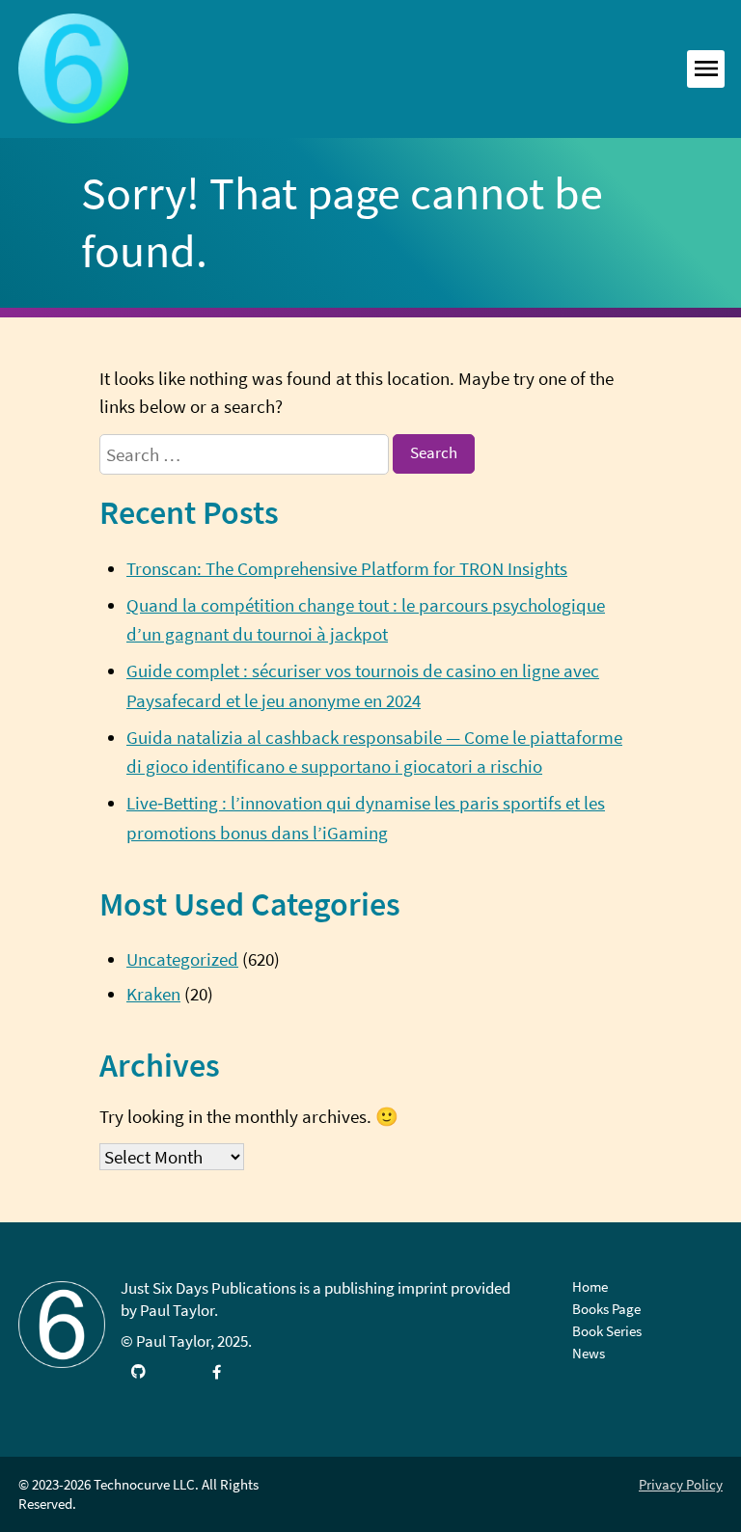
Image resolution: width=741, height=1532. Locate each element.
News (588, 1353)
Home (590, 1286)
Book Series (607, 1331)
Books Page (606, 1308)
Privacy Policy (681, 1484)
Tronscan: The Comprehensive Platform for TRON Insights (346, 568)
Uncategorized (182, 959)
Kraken (153, 993)
